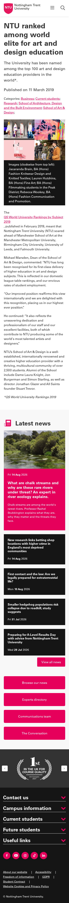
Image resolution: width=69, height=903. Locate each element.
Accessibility (43, 872)
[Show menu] (52, 8)
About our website (15, 872)
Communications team (34, 716)
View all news (51, 662)
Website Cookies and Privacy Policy (26, 886)
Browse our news (34, 683)
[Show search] (63, 8)
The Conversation (34, 733)
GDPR (46, 877)
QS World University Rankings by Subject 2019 (33, 219)
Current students (47, 98)
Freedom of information (18, 877)
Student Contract (14, 881)
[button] (5, 768)
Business (27, 98)
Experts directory (34, 699)
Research (10, 103)
